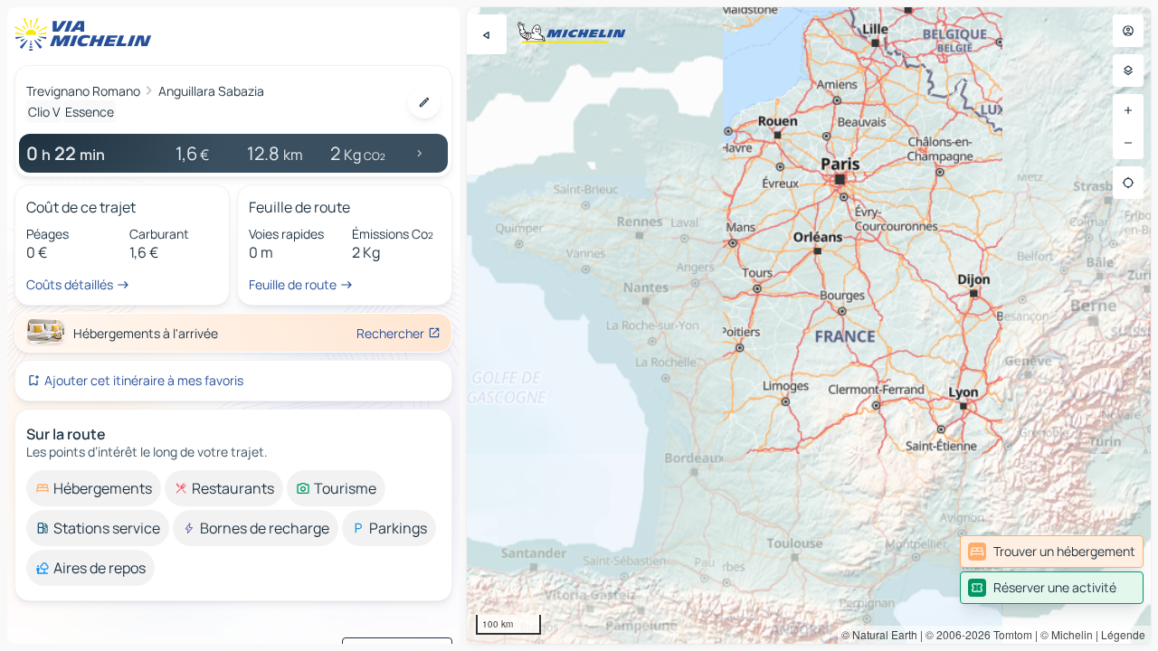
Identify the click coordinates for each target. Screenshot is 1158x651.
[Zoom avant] (1128, 110)
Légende (1123, 634)
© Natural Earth (879, 634)
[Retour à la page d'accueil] (86, 34)
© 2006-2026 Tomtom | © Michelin (1009, 634)
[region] (809, 325)
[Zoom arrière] (1128, 143)
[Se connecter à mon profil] (1128, 30)
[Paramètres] (1128, 70)
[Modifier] (424, 102)
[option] (93, 488)
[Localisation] (1128, 182)
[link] (1052, 551)
